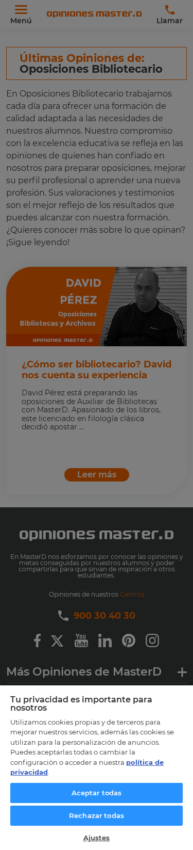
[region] (96, 767)
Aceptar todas (97, 793)
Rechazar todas (96, 815)
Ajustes (96, 837)
